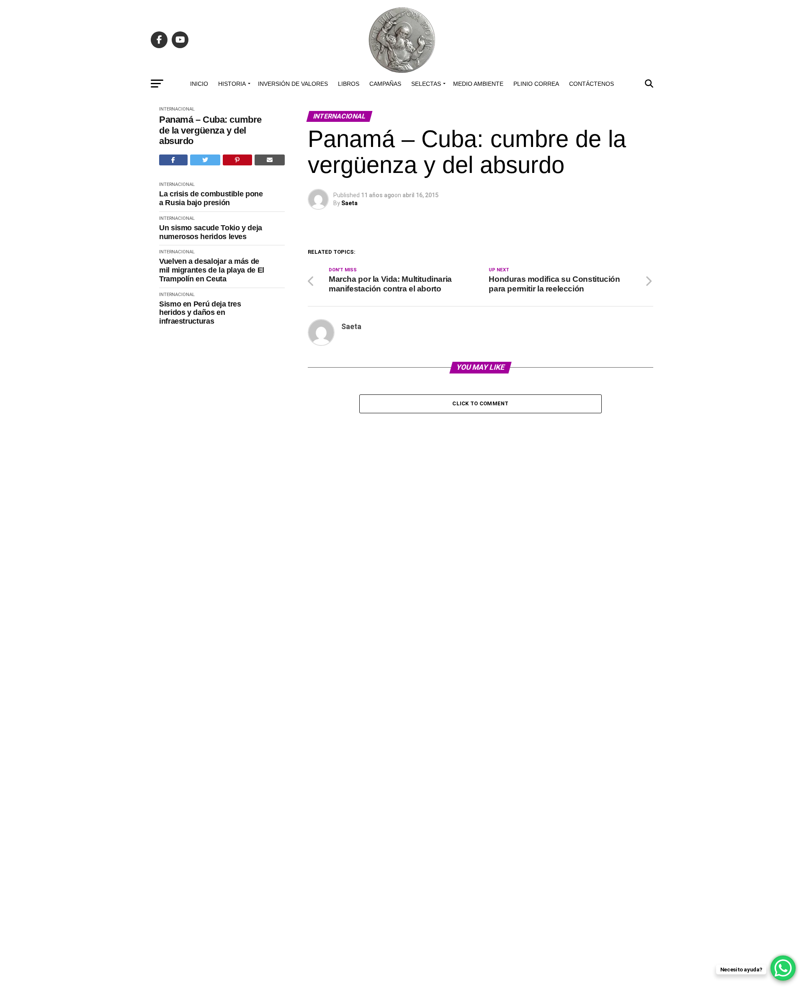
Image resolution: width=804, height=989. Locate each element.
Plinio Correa (536, 83)
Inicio (199, 83)
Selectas (426, 83)
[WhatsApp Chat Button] (783, 968)
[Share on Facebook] (173, 160)
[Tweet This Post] (205, 160)
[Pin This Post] (237, 160)
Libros (348, 83)
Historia (232, 83)
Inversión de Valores (293, 83)
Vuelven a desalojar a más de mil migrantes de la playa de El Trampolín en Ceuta (211, 270)
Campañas (385, 83)
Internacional (177, 109)
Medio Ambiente (478, 83)
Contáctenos (591, 83)
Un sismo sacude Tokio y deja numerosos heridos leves (210, 232)
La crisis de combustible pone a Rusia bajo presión (211, 198)
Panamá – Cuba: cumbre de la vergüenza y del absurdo (210, 130)
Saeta (349, 203)
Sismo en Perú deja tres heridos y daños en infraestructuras (200, 312)
